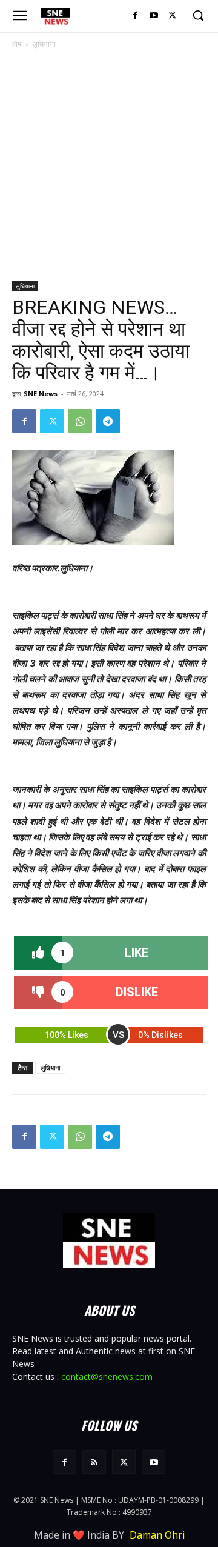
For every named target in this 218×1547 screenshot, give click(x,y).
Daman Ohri (157, 1535)
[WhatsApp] (80, 421)
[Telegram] (108, 421)
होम (16, 44)
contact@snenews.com (107, 1376)
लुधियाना (44, 44)
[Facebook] (135, 16)
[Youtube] (153, 16)
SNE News (41, 393)
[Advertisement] (109, 166)
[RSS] (94, 1462)
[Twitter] (172, 16)
